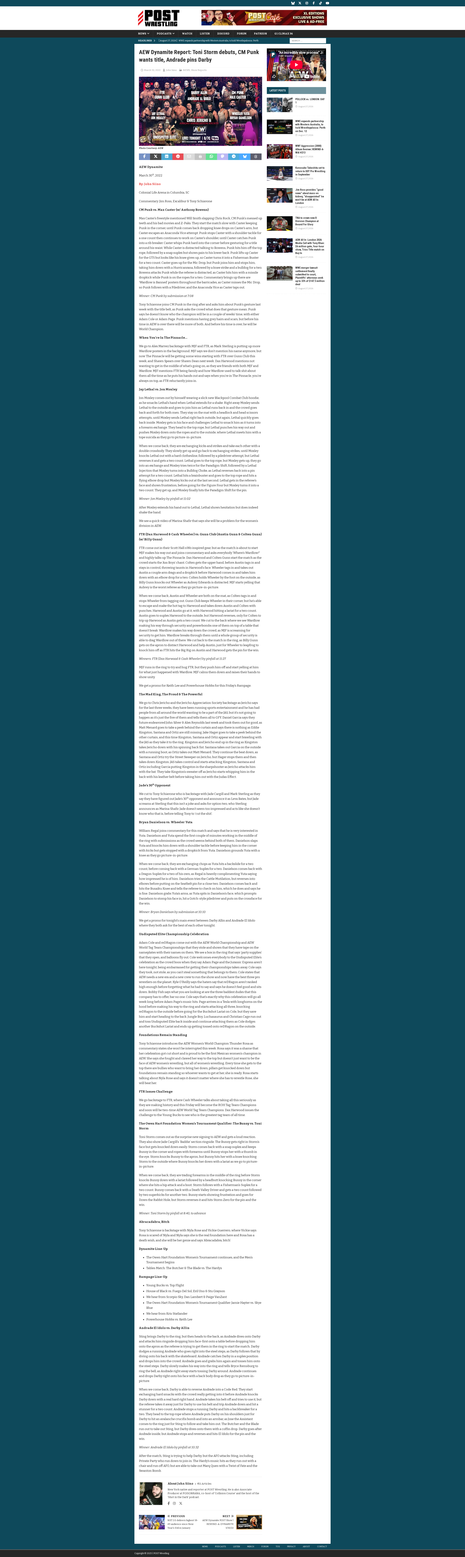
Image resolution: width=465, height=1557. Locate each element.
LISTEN (205, 33)
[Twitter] (300, 3)
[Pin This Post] (177, 156)
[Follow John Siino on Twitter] (179, 1503)
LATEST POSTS (278, 90)
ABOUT (306, 1546)
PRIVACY (291, 1546)
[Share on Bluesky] (244, 156)
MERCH (250, 1546)
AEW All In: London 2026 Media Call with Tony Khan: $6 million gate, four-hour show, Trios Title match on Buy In (310, 246)
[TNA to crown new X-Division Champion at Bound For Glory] (280, 223)
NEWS (142, 33)
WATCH (187, 33)
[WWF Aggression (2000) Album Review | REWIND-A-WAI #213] (280, 151)
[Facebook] (313, 3)
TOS (278, 1546)
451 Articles (204, 1483)
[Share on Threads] (256, 156)
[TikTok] (320, 3)
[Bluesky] (293, 3)
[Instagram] (307, 3)
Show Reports (199, 70)
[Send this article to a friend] (189, 156)
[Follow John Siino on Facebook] (169, 1503)
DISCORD (223, 33)
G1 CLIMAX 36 (283, 33)
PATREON (260, 33)
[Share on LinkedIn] (166, 156)
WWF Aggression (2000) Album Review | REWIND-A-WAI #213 (309, 149)
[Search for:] (308, 40)
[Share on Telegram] (233, 156)
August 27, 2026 (305, 106)
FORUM (241, 33)
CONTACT (322, 1546)
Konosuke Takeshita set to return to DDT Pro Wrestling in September (310, 171)
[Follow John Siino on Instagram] (173, 1503)
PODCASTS (164, 33)
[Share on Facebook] (144, 156)
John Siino (171, 70)
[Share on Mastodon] (222, 156)
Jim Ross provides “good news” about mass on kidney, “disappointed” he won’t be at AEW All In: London (309, 196)
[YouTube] (327, 3)
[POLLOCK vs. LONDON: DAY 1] (280, 105)
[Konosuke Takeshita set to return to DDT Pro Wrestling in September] (280, 173)
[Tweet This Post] (155, 156)
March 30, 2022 (152, 70)
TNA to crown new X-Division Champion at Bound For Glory (307, 221)
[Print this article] (200, 156)
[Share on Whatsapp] (211, 156)
